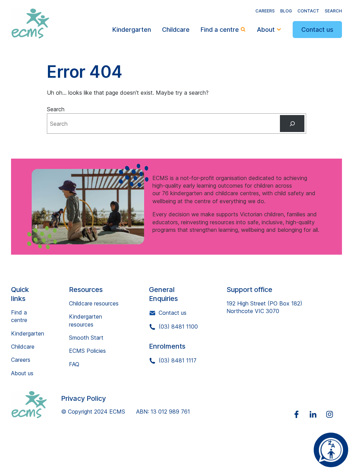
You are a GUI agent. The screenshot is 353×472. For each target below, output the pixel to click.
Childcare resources (94, 303)
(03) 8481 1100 (178, 326)
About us (22, 373)
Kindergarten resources (85, 320)
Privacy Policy (83, 398)
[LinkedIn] (317, 414)
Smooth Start (86, 337)
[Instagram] (333, 414)
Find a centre (220, 29)
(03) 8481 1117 (177, 360)
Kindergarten (131, 29)
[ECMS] (36, 404)
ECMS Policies (87, 350)
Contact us (317, 29)
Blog (286, 10)
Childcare (176, 29)
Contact (308, 10)
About (266, 29)
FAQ (74, 364)
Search (333, 10)
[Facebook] (300, 414)
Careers (265, 10)
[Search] (292, 123)
